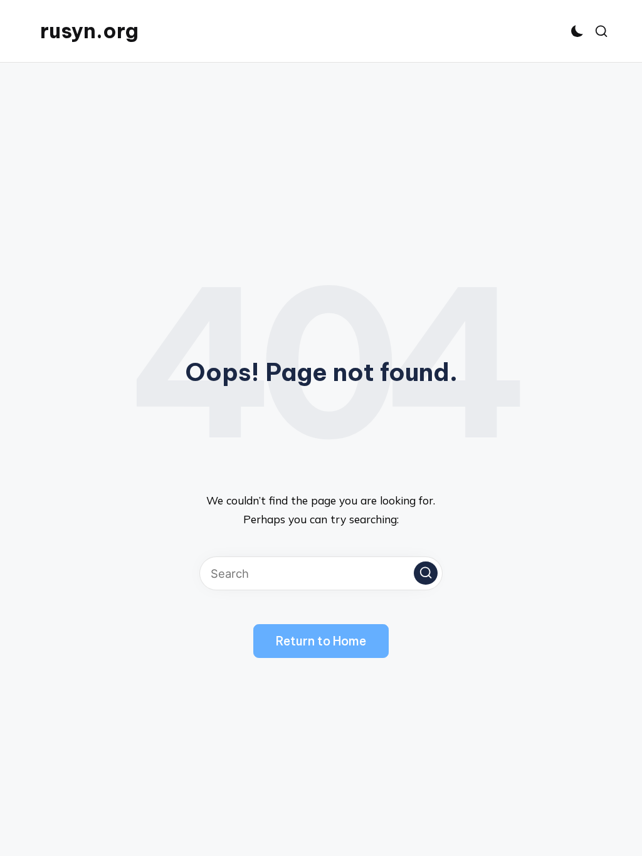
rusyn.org (89, 31)
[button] (426, 573)
